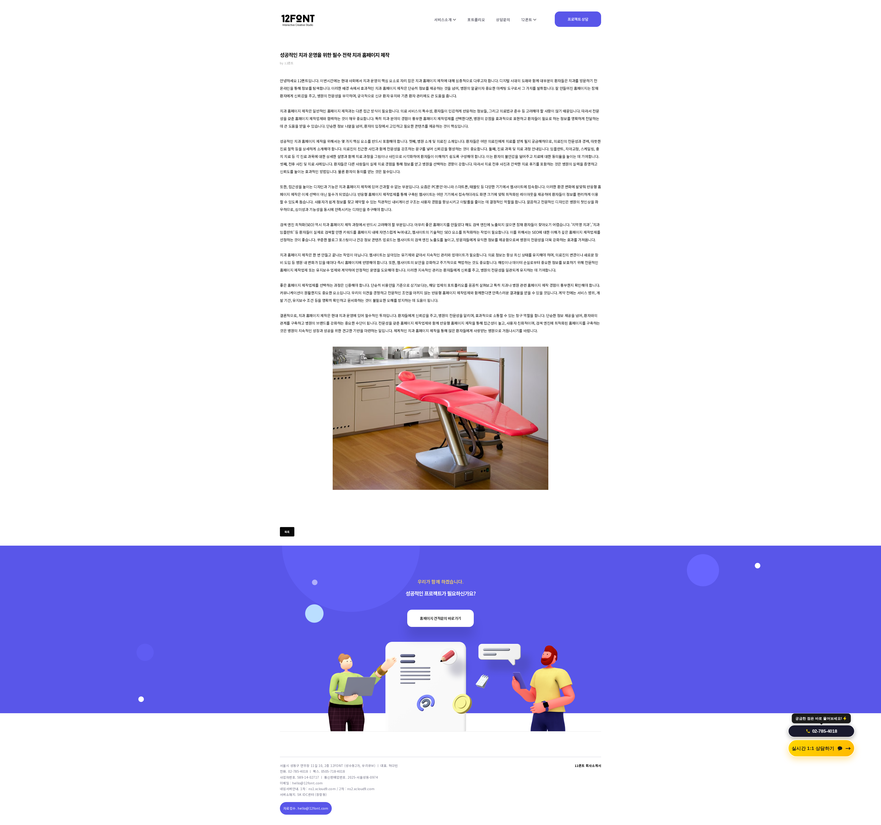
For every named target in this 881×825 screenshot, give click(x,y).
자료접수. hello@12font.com (305, 808)
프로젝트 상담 (578, 19)
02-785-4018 (824, 732)
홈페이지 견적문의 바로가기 (440, 618)
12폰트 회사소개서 (588, 765)
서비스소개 (443, 20)
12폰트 (526, 20)
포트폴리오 (476, 20)
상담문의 (503, 20)
